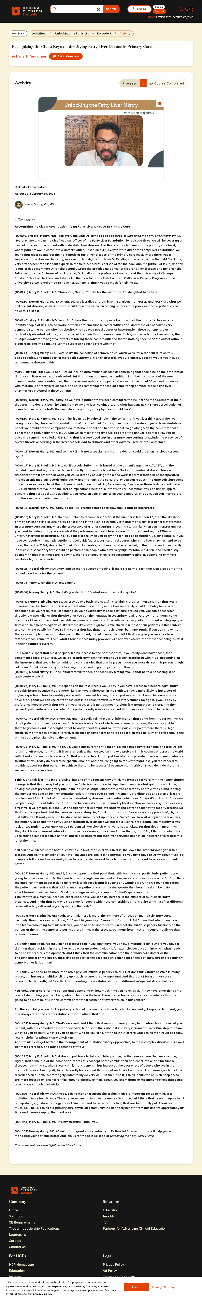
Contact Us (17, 1247)
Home (13, 1210)
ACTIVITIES (164, 17)
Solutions (16, 1216)
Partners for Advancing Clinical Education (134, 1228)
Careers (15, 1241)
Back (20, 33)
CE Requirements (22, 1222)
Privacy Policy (113, 1264)
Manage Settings (163, 1287)
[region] (101, 1287)
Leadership (17, 1235)
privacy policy (42, 1293)
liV (105, 1222)
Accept (136, 1287)
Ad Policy (110, 1271)
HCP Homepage (21, 1264)
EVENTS (177, 17)
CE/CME (188, 17)
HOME (151, 17)
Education (111, 1210)
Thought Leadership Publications (34, 1228)
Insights (109, 1216)
